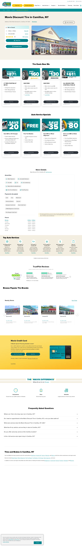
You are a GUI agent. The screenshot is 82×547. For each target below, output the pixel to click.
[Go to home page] (6, 4)
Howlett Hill (38, 455)
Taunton (43, 455)
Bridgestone (47, 460)
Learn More (27, 95)
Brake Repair (14, 458)
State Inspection (47, 458)
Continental (52, 460)
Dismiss (37, 542)
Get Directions (49, 172)
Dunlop (57, 460)
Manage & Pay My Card (33, 358)
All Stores (8, 10)
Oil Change (40, 458)
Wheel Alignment (21, 458)
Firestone (61, 460)
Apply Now (33, 354)
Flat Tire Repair (29, 458)
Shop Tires (17, 5)
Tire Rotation (35, 458)
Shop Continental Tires (31, 101)
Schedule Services (28, 5)
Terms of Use (17, 539)
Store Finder (74, 300)
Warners (53, 455)
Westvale (47, 455)
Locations (13, 10)
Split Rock (33, 455)
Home (4, 10)
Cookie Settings (6, 542)
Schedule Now (11, 152)
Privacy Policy (11, 539)
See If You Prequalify (18, 354)
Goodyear (66, 460)
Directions (34, 21)
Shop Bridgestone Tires (50, 101)
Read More (7, 252)
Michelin (72, 460)
